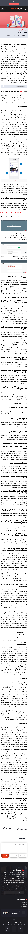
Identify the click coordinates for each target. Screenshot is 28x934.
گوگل (21, 91)
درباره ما (25, 904)
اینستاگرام (14, 930)
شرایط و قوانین (23, 906)
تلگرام (20, 930)
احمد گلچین (8, 35)
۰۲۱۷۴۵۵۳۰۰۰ (16, 914)
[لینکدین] (7, 928)
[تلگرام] (20, 928)
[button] (26, 9)
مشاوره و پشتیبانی (16, 912)
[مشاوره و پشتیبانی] (22, 912)
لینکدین (7, 930)
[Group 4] (16, 9)
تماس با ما (24, 902)
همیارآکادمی (23, 101)
